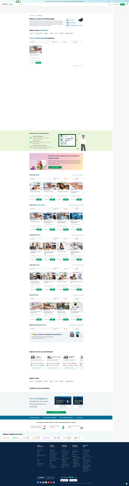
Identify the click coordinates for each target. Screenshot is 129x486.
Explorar (10, 4)
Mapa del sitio (89, 483)
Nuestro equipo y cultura (54, 453)
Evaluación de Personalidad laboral (76, 463)
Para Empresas (109, 4)
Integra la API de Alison (86, 459)
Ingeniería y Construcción (41, 455)
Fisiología (61, 33)
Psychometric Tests (75, 456)
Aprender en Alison (53, 460)
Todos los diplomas (65, 453)
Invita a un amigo (85, 463)
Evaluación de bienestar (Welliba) (76, 460)
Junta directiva (52, 451)
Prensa (51, 463)
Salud (56, 33)
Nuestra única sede (53, 455)
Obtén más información (36, 367)
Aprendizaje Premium (65, 464)
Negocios (38, 460)
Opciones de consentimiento (76, 483)
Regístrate (122, 4)
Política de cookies (84, 483)
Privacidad (66, 483)
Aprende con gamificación (87, 461)
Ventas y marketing (40, 463)
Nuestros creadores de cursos (54, 458)
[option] (36, 192)
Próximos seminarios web (87, 469)
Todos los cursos (32, 15)
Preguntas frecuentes (51, 477)
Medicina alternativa (69, 33)
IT (37, 458)
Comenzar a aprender (38, 62)
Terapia (51, 33)
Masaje (31, 33)
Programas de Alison (53, 467)
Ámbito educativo (40, 465)
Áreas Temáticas (64, 462)
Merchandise (85, 471)
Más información (33, 62)
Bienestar (46, 33)
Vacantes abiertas (53, 456)
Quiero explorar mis (74, 427)
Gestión (38, 451)
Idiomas (38, 453)
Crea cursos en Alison (86, 455)
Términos (70, 483)
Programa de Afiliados (86, 451)
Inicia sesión (117, 4)
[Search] (15, 4)
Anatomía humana (38, 33)
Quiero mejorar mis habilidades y (37, 427)
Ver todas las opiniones (56, 412)
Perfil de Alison (85, 453)
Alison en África (52, 465)
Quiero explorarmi (54, 427)
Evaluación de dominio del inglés (76, 466)
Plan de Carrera (74, 454)
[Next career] (84, 362)
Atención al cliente (50, 478)
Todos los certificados (65, 451)
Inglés (38, 456)
